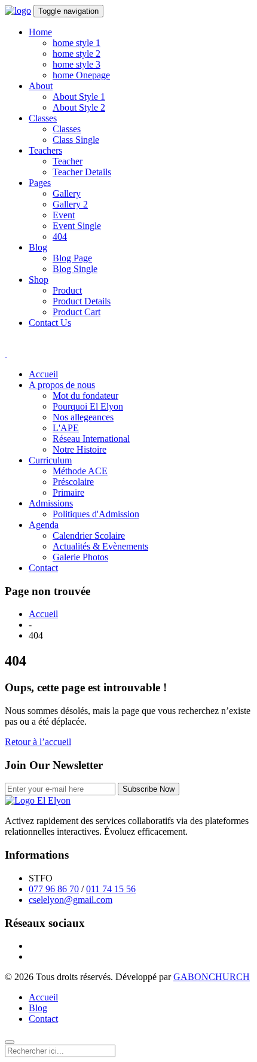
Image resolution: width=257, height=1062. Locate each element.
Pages (40, 183)
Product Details (82, 301)
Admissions (51, 503)
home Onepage (81, 75)
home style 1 (76, 43)
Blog (38, 247)
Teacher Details (82, 172)
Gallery (67, 193)
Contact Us (50, 323)
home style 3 (76, 64)
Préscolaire (73, 482)
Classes (43, 118)
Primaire (68, 492)
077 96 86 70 (54, 889)
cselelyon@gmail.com (70, 900)
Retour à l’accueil (38, 742)
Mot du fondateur (85, 395)
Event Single (77, 226)
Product (67, 290)
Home (40, 32)
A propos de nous (62, 385)
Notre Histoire (79, 449)
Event (64, 215)
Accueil (43, 374)
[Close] (9, 1042)
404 (60, 236)
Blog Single (75, 269)
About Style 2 (79, 107)
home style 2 (76, 53)
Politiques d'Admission (96, 514)
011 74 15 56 (111, 889)
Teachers (45, 150)
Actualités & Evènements (100, 546)
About (41, 86)
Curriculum (50, 460)
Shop (38, 279)
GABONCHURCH (211, 977)
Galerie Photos (80, 557)
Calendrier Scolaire (89, 535)
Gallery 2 (70, 204)
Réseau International (91, 439)
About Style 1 (79, 96)
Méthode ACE (80, 471)
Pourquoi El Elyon (88, 406)
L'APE (66, 428)
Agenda (44, 525)
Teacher (67, 161)
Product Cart (76, 312)
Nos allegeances (83, 417)
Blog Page (72, 258)
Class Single (76, 140)
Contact (43, 568)
